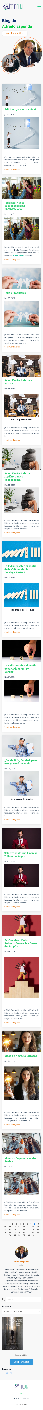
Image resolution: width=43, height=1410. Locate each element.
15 (28, 1226)
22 (24, 1229)
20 (15, 1229)
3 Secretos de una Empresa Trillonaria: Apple (20, 855)
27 (10, 1232)
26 (5, 1232)
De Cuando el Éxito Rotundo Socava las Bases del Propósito (20, 943)
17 (38, 1226)
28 (15, 1232)
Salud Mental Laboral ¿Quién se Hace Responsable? (17, 476)
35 (15, 1235)
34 (10, 1235)
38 (29, 1235)
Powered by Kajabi (21, 1404)
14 (24, 1226)
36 (19, 1235)
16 (33, 1226)
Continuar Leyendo (12, 169)
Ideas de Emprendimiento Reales (20, 1160)
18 (5, 1229)
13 (19, 1226)
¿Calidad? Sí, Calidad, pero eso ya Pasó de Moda (20, 762)
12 (15, 1226)
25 (38, 1229)
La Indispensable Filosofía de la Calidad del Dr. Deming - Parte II (20, 569)
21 (19, 1229)
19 (10, 1229)
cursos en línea (19, 255)
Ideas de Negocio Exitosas (20, 1055)
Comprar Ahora (21, 1361)
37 (24, 1235)
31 (28, 1232)
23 (28, 1229)
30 (24, 1232)
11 (10, 1226)
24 (33, 1229)
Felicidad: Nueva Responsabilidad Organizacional (14, 206)
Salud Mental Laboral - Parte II (18, 382)
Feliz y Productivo (15, 293)
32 (33, 1232)
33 (38, 1232)
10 (5, 1226)
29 (19, 1232)
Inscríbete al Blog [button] (15, 33)
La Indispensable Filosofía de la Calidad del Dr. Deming (20, 668)
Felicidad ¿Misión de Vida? (20, 109)
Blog (21, 1393)
